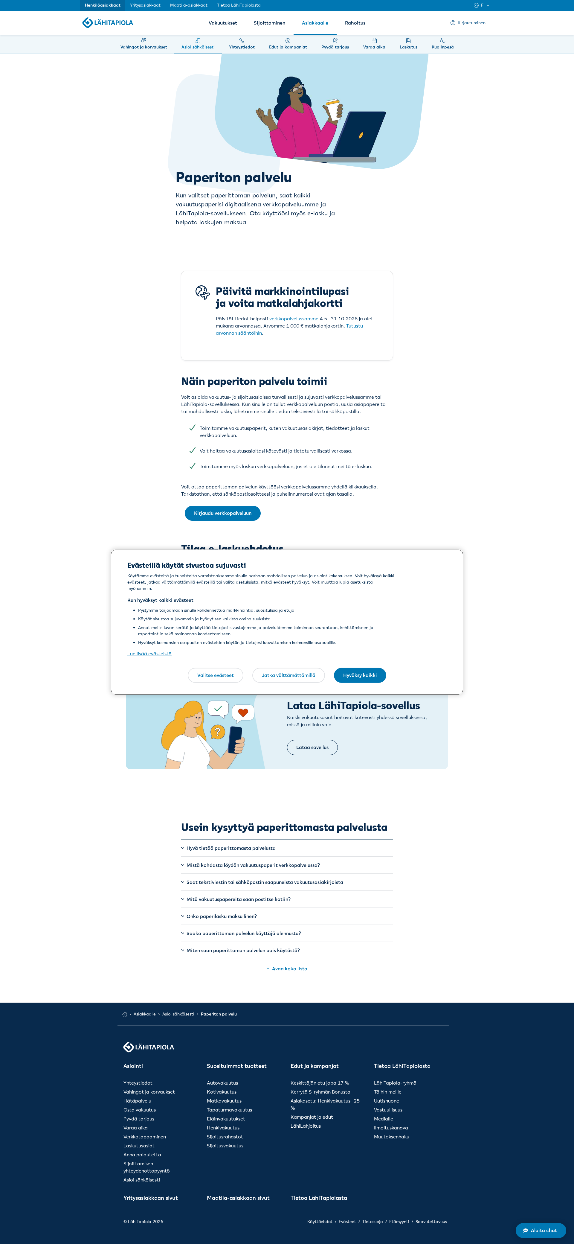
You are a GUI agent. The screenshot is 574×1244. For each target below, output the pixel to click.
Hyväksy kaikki (360, 675)
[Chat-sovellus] (541, 1230)
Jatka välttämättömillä (288, 675)
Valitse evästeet (215, 675)
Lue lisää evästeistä (149, 654)
